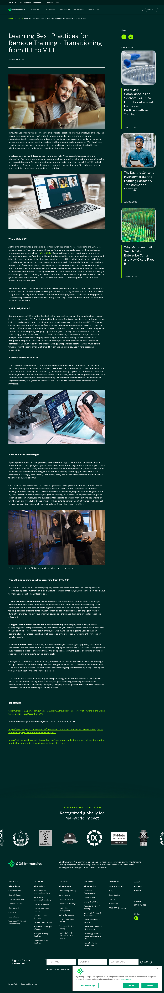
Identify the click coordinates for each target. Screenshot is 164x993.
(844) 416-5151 (140, 905)
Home (10, 18)
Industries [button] (78, 10)
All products (14, 886)
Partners (18, 3)
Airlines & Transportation (90, 891)
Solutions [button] (49, 10)
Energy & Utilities (91, 902)
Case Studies (114, 895)
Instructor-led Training (43, 922)
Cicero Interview (15, 904)
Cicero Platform (15, 890)
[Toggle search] (142, 10)
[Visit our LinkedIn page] (136, 918)
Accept (150, 986)
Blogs (111, 890)
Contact (151, 10)
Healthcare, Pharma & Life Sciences (93, 928)
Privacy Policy (13, 984)
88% (48, 253)
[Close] (158, 968)
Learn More (126, 979)
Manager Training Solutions (41, 934)
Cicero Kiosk (13, 917)
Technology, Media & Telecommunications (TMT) (92, 936)
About (10, 3)
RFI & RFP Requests (117, 908)
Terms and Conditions (29, 984)
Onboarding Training (67, 890)
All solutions (39, 886)
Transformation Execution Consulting (42, 898)
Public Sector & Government (90, 944)
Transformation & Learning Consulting (42, 891)
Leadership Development (64, 909)
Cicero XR (12, 912)
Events (112, 899)
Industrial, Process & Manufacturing (92, 914)
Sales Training (64, 895)
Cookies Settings (87, 986)
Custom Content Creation (41, 916)
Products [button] (35, 10)
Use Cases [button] (63, 10)
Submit (146, 962)
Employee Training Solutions (41, 941)
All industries (90, 886)
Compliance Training (67, 904)
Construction (89, 897)
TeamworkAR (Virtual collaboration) (17, 922)
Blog (19, 18)
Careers (27, 3)
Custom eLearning (41, 904)
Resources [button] (92, 10)
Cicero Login (38, 3)
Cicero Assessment (16, 899)
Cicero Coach (13, 908)
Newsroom (113, 904)
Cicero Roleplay (14, 895)
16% (41, 253)
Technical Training (66, 899)
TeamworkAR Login (52, 3)
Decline (131, 986)
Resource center (116, 886)
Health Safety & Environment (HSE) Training (66, 935)
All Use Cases (65, 886)
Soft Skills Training (66, 915)
